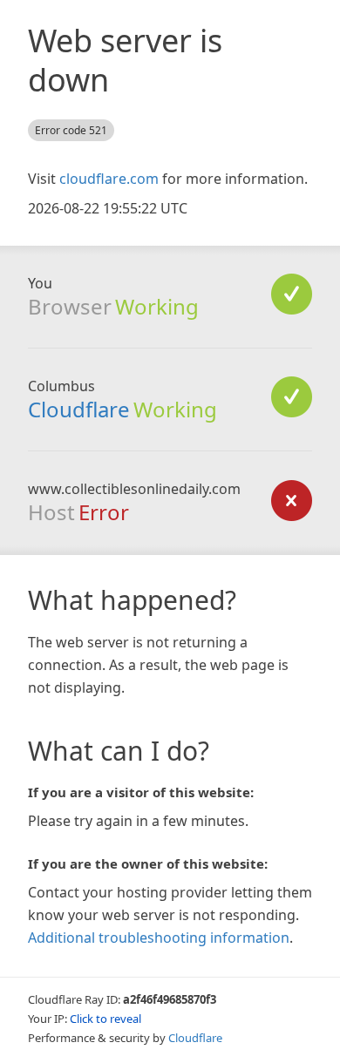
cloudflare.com (109, 178)
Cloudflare (79, 409)
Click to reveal (105, 1018)
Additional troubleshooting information (158, 937)
